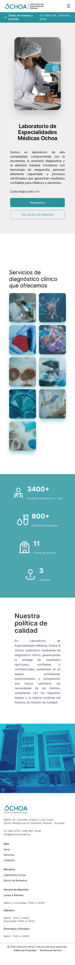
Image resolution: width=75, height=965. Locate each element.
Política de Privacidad (25, 950)
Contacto (9, 860)
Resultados (37, 202)
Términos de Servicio (51, 950)
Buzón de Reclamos (15, 880)
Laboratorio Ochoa (15, 874)
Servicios (9, 854)
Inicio (7, 849)
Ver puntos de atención (37, 214)
